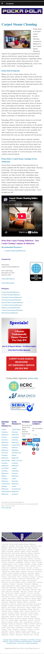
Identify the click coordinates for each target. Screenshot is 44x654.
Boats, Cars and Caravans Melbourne (17, 463)
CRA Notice (23, 640)
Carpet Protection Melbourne (15, 481)
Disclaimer (16, 640)
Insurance (15, 494)
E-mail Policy (31, 640)
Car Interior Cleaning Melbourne (12, 305)
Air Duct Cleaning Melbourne (11, 295)
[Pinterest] (34, 453)
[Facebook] (37, 445)
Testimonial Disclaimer (32, 643)
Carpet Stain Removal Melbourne (16, 447)
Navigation (9, 3)
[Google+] (34, 449)
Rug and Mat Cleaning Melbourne (12, 302)
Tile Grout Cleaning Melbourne (11, 300)
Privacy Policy (37, 641)
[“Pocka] (19, 352)
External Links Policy (15, 641)
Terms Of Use (21, 643)
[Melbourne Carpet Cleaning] (22, 13)
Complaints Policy (11, 643)
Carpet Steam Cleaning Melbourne (16, 432)
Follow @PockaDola (8, 279)
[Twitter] (34, 445)
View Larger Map (6, 507)
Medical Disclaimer (27, 641)
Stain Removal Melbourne (10, 313)
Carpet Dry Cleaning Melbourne (15, 439)
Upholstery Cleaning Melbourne (12, 297)
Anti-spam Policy (7, 640)
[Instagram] (37, 449)
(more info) (33, 378)
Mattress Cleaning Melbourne (11, 308)
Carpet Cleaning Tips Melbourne (16, 489)
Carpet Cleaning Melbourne (15, 251)
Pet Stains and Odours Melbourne (16, 455)
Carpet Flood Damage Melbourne (12, 310)
